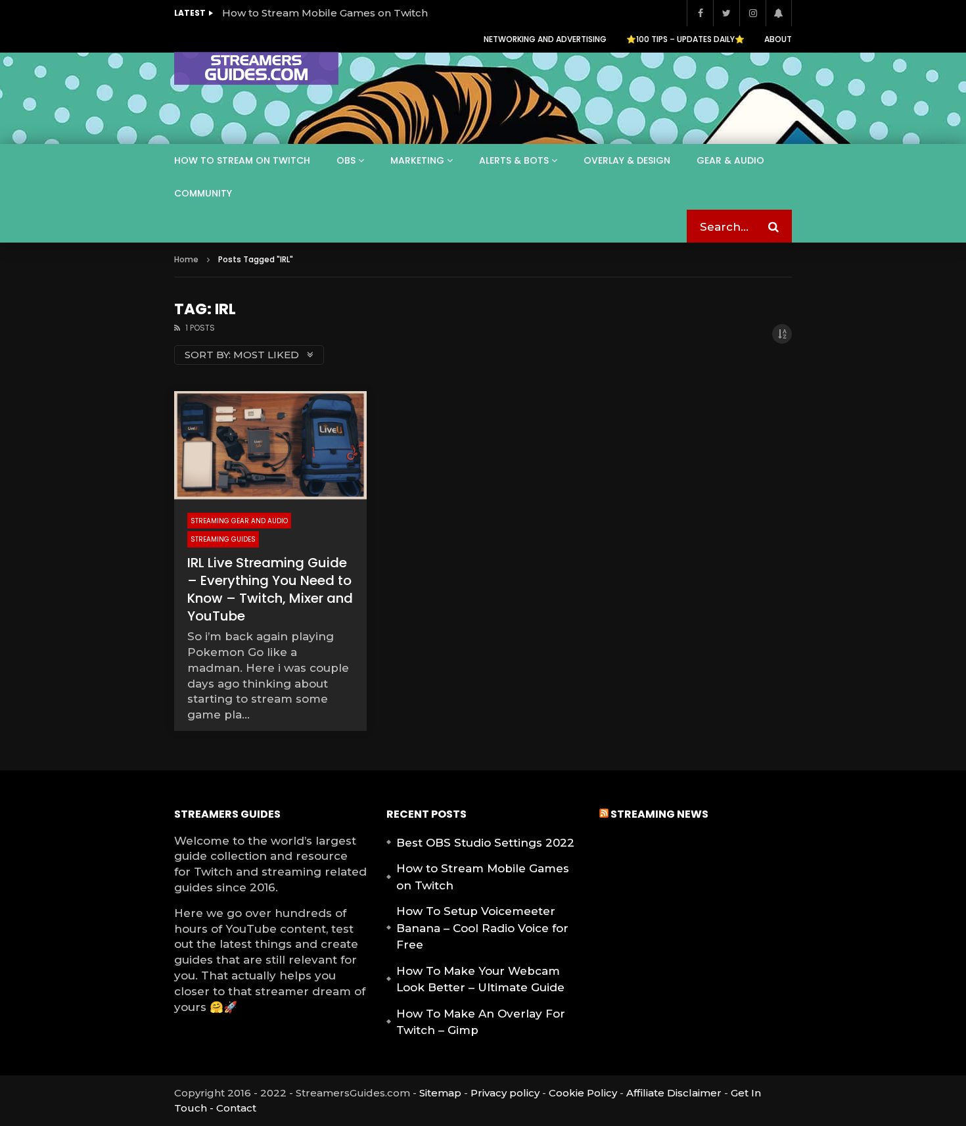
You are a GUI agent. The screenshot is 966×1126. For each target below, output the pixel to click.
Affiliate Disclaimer (674, 1093)
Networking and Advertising (545, 39)
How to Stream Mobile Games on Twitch (325, 13)
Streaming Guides (223, 539)
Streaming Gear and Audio (239, 521)
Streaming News (659, 814)
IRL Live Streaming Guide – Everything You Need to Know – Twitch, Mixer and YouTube (270, 589)
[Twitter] (726, 13)
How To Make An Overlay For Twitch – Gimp (480, 1022)
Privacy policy (505, 1093)
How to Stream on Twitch (242, 160)
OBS (346, 160)
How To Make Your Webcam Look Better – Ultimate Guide (480, 979)
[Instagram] (752, 13)
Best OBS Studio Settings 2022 (485, 842)
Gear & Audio (730, 160)
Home (186, 259)
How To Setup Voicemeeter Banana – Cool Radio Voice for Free (482, 927)
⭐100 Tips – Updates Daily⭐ (685, 39)
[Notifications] (779, 13)
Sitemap (440, 1093)
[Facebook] (700, 13)
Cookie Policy (583, 1093)
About (778, 39)
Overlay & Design (627, 160)
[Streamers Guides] (256, 68)
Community (203, 193)
